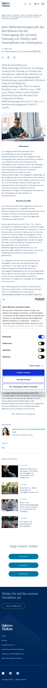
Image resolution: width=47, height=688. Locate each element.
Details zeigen (34, 366)
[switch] (41, 343)
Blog (3, 447)
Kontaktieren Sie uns (8, 645)
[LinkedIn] (10, 673)
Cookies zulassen (23, 372)
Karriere (4, 640)
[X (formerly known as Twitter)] (3, 673)
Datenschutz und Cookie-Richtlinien (13, 649)
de (35, 4)
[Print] (8, 57)
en (38, 4)
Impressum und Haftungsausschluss (13, 654)
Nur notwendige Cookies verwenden (23, 387)
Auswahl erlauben (23, 379)
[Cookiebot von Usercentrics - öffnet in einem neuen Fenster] (34, 299)
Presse (4, 636)
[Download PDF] (3, 57)
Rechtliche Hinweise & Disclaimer (12, 658)
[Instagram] (17, 673)
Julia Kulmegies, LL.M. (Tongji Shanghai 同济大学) (23, 51)
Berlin (31, 435)
